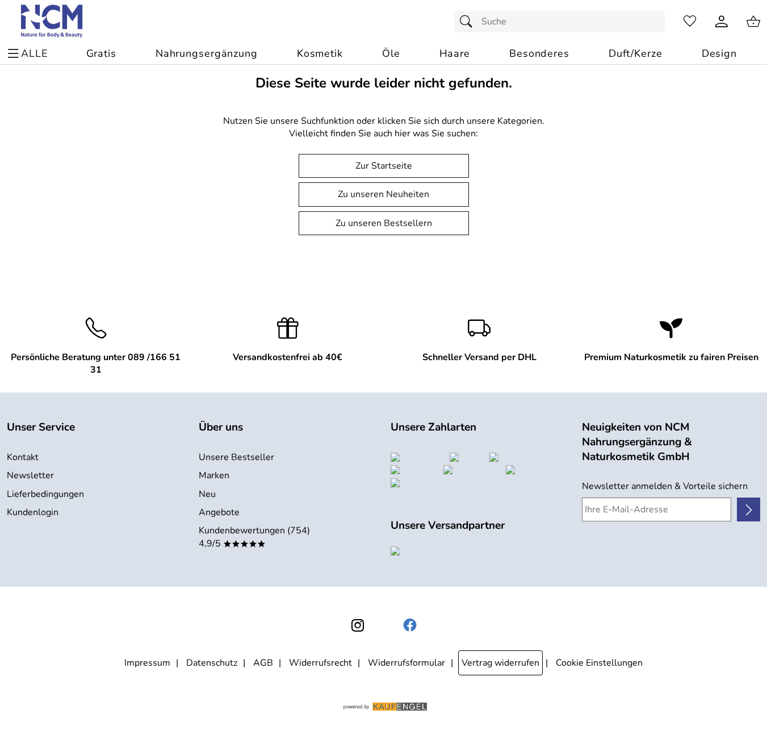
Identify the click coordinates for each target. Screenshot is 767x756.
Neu (207, 494)
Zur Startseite (383, 166)
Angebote (219, 512)
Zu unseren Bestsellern (384, 223)
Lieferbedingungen (45, 494)
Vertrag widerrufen (500, 663)
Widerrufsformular (406, 663)
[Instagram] (357, 625)
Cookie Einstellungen (599, 663)
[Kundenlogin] (721, 21)
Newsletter (30, 475)
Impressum (147, 663)
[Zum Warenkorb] (753, 21)
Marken (214, 475)
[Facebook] (410, 625)
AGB (263, 663)
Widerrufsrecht (320, 663)
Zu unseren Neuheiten (383, 194)
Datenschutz (211, 663)
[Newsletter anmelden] (748, 509)
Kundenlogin (32, 512)
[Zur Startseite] (52, 22)
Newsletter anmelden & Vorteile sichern (665, 486)
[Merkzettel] (690, 21)
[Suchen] (469, 21)
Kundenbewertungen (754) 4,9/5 (254, 536)
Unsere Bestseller (236, 457)
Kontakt (23, 457)
